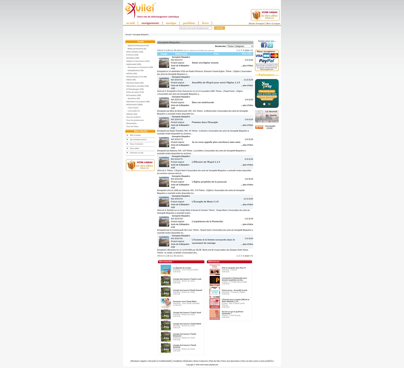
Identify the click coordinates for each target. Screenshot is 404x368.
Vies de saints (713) (136, 92)
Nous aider (134, 148)
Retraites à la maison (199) (139, 102)
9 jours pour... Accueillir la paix (234, 290)
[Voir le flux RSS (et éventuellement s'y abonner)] (267, 129)
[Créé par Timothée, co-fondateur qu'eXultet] (267, 107)
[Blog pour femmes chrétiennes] (267, 122)
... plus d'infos (247, 66)
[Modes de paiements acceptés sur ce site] (267, 70)
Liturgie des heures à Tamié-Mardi (187, 324)
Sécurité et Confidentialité (160, 361)
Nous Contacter (136, 144)
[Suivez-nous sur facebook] (264, 47)
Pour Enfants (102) (135, 52)
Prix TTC (247, 53)
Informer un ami (136, 153)
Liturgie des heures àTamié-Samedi (187, 290)
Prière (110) (132, 73)
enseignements (150, 23)
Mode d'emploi (257, 23)
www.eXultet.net (211, 365)
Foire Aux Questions (230, 361)
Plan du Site (214, 361)
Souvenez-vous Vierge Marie (184, 301)
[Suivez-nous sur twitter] (270, 47)
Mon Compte (273, 23)
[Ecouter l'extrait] (267, 76)
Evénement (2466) (135, 105)
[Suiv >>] (249, 50)
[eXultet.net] (152, 18)
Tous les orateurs (133, 117)
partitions (189, 23)
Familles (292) (133, 58)
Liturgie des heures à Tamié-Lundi (187, 279)
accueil (130, 23)
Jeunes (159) (133, 55)
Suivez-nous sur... (267, 41)
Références (181, 53)
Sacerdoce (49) (134, 98)
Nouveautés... (132, 123)
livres (205, 23)
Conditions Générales (182, 361)
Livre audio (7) (134, 111)
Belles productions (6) (137, 49)
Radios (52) (132, 114)
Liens (256, 361)
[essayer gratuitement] (265, 21)
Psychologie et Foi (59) (137, 77)
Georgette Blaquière (141, 34)
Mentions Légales (139, 361)
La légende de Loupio (182, 268)
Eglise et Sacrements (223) (139, 61)
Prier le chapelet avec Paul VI (234, 268)
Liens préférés (266, 361)
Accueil (128, 34)
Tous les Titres (132, 126)
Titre (216, 53)
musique (171, 23)
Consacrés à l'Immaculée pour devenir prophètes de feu (234, 279)
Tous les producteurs (135, 120)
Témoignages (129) (136, 89)
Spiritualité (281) (134, 64)
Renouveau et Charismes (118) (140, 67)
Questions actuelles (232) (138, 86)
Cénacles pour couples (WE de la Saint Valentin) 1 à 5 (235, 300)
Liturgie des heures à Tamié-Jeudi (187, 313)
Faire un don (246, 361)
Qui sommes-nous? (138, 139)
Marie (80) (132, 80)
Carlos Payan (133, 108)
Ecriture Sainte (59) (135, 83)
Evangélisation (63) (136, 70)
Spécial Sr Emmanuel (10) (138, 45)
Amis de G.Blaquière (180, 66)
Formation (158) (134, 95)
